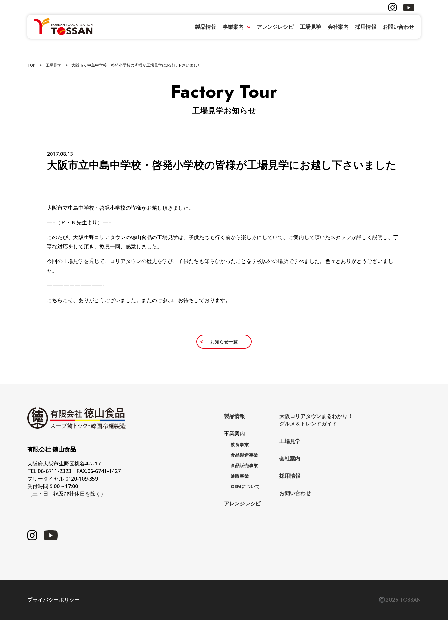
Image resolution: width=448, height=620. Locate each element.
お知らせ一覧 (224, 342)
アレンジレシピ (275, 26)
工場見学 (310, 26)
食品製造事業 (244, 455)
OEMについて (245, 486)
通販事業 (240, 476)
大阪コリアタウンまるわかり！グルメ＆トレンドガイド (316, 419)
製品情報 (205, 26)
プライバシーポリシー (53, 600)
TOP (31, 65)
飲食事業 (240, 444)
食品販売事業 (244, 465)
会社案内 (338, 26)
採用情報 (365, 26)
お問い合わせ (398, 26)
